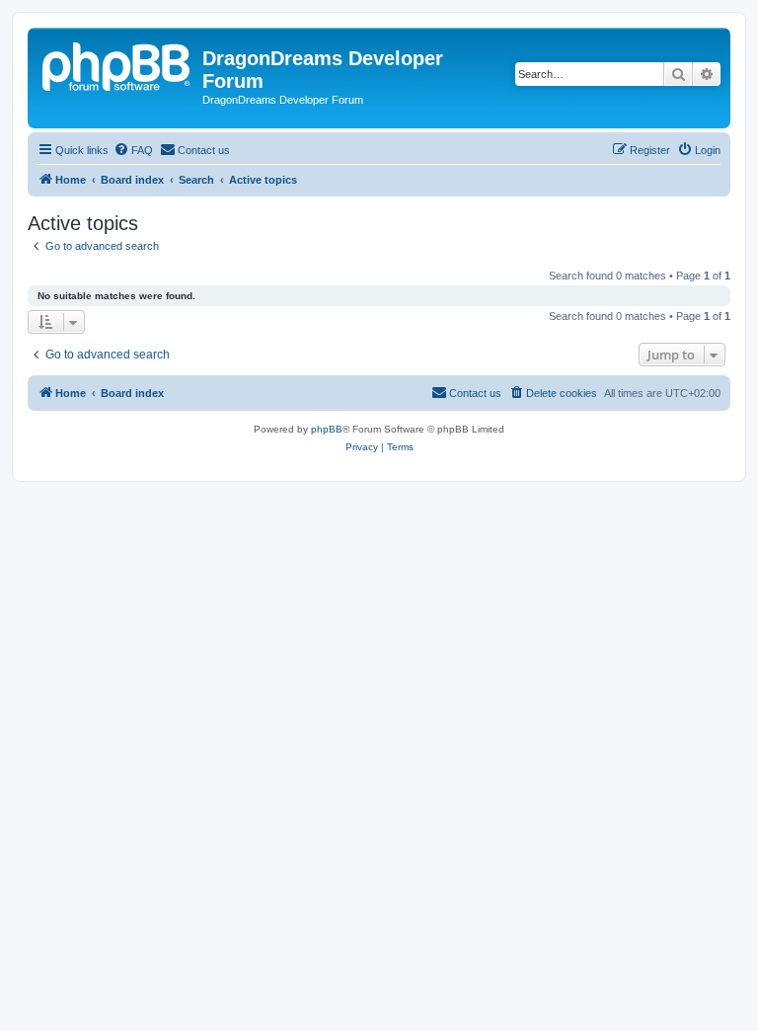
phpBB (326, 429)
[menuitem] (133, 150)
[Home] (117, 64)
